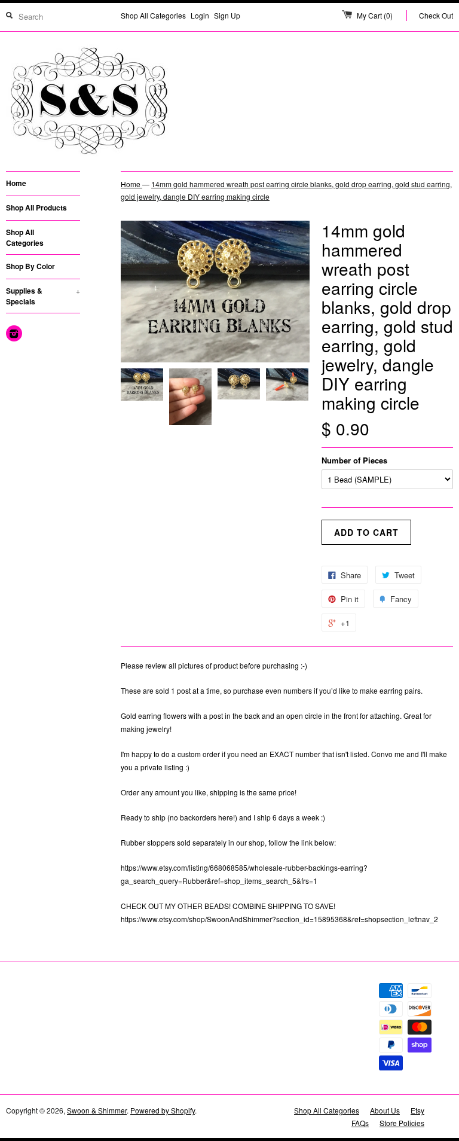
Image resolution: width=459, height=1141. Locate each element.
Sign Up (227, 15)
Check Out (436, 15)
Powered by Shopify (162, 1110)
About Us (385, 1110)
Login (200, 15)
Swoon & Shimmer (97, 1110)
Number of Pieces (354, 460)
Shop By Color (30, 266)
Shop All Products (36, 207)
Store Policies (402, 1123)
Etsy (417, 1110)
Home (16, 183)
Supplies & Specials (43, 296)
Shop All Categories (153, 15)
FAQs (360, 1123)
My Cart (375, 15)
